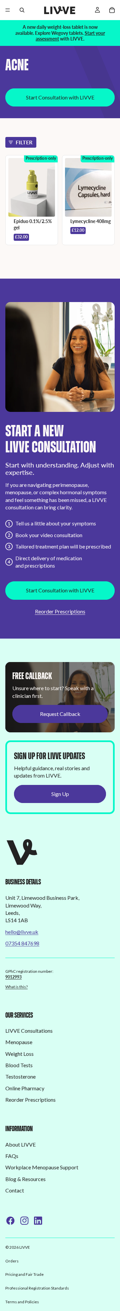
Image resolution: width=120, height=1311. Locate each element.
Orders (12, 1260)
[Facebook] (10, 1221)
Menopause (18, 1042)
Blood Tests (19, 1065)
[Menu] (7, 10)
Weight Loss (19, 1053)
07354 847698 (22, 943)
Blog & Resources (25, 1179)
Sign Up (60, 794)
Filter (24, 142)
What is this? (16, 986)
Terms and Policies (22, 1301)
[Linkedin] (38, 1221)
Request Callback (60, 714)
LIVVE (24, 1247)
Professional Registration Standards (37, 1288)
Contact (14, 1190)
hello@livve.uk (21, 932)
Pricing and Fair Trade (24, 1274)
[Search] (22, 10)
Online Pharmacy (24, 1088)
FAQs (11, 1156)
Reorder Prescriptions (60, 611)
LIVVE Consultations (29, 1030)
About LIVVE (20, 1144)
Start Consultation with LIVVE (60, 97)
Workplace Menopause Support (41, 1167)
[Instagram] (24, 1221)
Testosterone (20, 1077)
